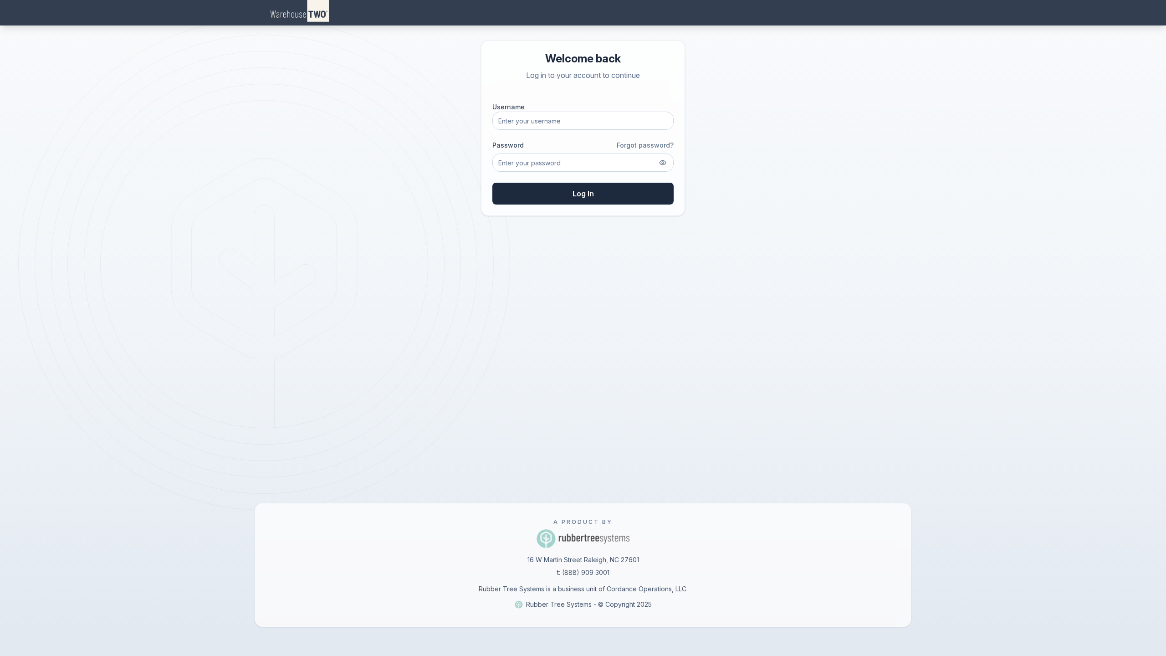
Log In (583, 193)
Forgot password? (645, 145)
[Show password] (662, 162)
